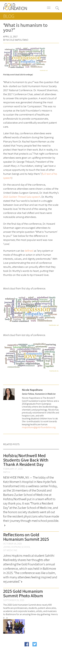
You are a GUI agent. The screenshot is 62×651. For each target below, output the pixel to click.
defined (29, 250)
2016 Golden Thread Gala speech (21, 197)
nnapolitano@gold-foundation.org (39, 427)
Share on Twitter (40, 648)
